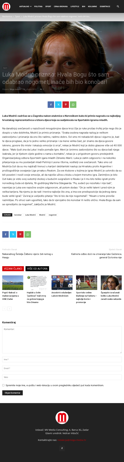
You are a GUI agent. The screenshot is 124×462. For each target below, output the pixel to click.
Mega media (15, 89)
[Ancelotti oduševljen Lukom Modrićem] (62, 282)
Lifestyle (75, 6)
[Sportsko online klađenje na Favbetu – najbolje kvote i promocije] (86, 282)
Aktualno (24, 6)
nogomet (53, 215)
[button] (118, 6)
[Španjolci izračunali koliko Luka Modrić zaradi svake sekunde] (111, 282)
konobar (18, 215)
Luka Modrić (30, 215)
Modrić (42, 215)
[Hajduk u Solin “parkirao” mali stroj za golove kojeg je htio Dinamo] (37, 282)
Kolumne (92, 6)
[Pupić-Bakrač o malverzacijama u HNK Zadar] (12, 282)
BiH (83, 6)
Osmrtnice (105, 6)
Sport (48, 6)
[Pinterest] (65, 104)
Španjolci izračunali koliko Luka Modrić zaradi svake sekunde (111, 295)
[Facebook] (51, 104)
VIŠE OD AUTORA (37, 268)
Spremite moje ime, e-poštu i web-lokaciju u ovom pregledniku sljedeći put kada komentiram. (55, 385)
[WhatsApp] (73, 104)
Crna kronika (61, 6)
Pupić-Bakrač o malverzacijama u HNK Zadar (10, 295)
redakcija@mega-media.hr (72, 439)
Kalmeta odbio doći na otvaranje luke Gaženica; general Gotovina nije (96, 256)
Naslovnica (7, 16)
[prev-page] (4, 309)
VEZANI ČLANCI (13, 268)
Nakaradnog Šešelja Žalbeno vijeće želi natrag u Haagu (27, 256)
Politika (38, 6)
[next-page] (9, 309)
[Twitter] (58, 104)
